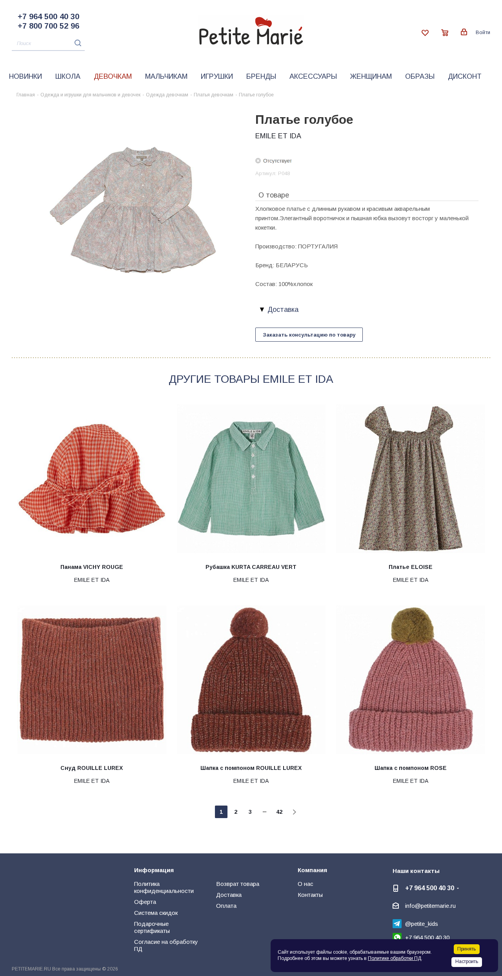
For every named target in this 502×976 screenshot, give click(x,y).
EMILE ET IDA (278, 136)
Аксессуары (313, 76)
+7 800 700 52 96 (48, 26)
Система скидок (156, 912)
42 (279, 812)
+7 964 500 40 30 (48, 16)
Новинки (25, 76)
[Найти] (76, 42)
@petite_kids (421, 923)
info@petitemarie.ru (430, 905)
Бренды (261, 76)
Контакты (310, 894)
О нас (305, 883)
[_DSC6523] (131, 211)
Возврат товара (237, 883)
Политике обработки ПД (394, 958)
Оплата (226, 905)
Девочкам (113, 76)
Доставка (229, 894)
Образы (420, 76)
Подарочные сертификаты (152, 927)
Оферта (145, 901)
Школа (67, 76)
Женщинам (371, 76)
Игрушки (217, 76)
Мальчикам (166, 76)
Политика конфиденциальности (164, 887)
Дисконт (465, 76)
